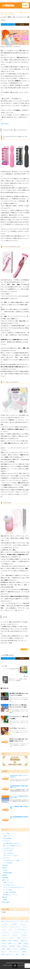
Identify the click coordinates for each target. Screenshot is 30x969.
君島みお (16, 940)
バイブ (25, 932)
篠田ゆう (25, 951)
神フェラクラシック (14, 951)
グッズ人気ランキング (8, 848)
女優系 (19, 943)
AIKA (3, 921)
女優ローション (12, 943)
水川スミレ (16, 949)
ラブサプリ (15, 935)
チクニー (25, 927)
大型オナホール (24, 940)
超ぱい (17, 954)
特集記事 (4, 897)
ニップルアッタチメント (21, 929)
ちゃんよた (23, 924)
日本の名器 (12, 946)
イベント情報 (5, 833)
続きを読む (5, 123)
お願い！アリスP (8, 882)
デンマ (10, 929)
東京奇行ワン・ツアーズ (10, 894)
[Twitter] (8, 24)
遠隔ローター (24, 954)
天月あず (4, 943)
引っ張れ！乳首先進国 (9, 892)
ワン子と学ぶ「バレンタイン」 (18, 728)
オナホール (4, 927)
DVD (22, 921)
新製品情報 (5, 877)
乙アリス (25, 938)
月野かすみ (25, 946)
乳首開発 (4, 940)
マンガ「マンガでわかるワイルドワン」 (14, 887)
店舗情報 (4, 875)
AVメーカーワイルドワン (12, 921)
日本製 (18, 946)
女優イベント (7, 836)
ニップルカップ (5, 932)
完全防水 (26, 943)
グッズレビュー (6, 841)
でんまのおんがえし (8, 885)
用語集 (5, 899)
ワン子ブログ (5, 858)
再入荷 (5, 870)
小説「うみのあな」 (8, 853)
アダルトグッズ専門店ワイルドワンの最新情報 (12, 12)
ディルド (4, 929)
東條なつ (9, 949)
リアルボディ (24, 935)
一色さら (19, 938)
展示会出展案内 (7, 838)
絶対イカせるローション (8, 954)
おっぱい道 (4, 924)
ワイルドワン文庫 (7, 850)
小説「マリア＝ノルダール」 (11, 855)
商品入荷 (4, 868)
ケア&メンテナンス (15, 927)
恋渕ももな (4, 946)
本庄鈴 (3, 949)
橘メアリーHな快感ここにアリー (12, 845)
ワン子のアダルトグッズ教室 (11, 860)
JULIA (26, 921)
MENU (25, 5)
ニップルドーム (16, 932)
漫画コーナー (5, 880)
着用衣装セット (24, 949)
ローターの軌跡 (7, 890)
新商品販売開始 (7, 872)
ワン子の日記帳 (10, 14)
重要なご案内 (5, 902)
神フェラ (4, 951)
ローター (12, 938)
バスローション (5, 935)
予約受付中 (5, 865)
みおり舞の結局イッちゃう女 (11, 843)
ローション (4, 938)
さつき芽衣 (14, 924)
